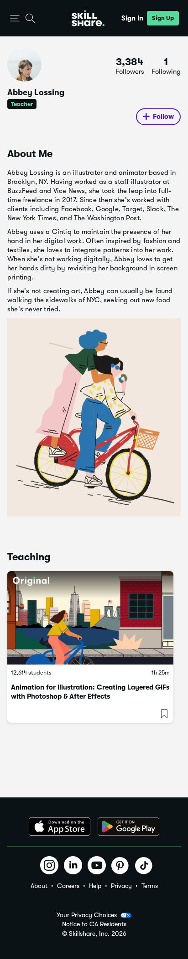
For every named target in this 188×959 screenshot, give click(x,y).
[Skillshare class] (90, 618)
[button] (15, 18)
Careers (68, 885)
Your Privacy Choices (87, 914)
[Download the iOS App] (59, 826)
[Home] (88, 18)
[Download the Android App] (128, 826)
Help (95, 885)
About (39, 885)
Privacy (121, 885)
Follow (163, 116)
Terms (149, 885)
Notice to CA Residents (94, 924)
